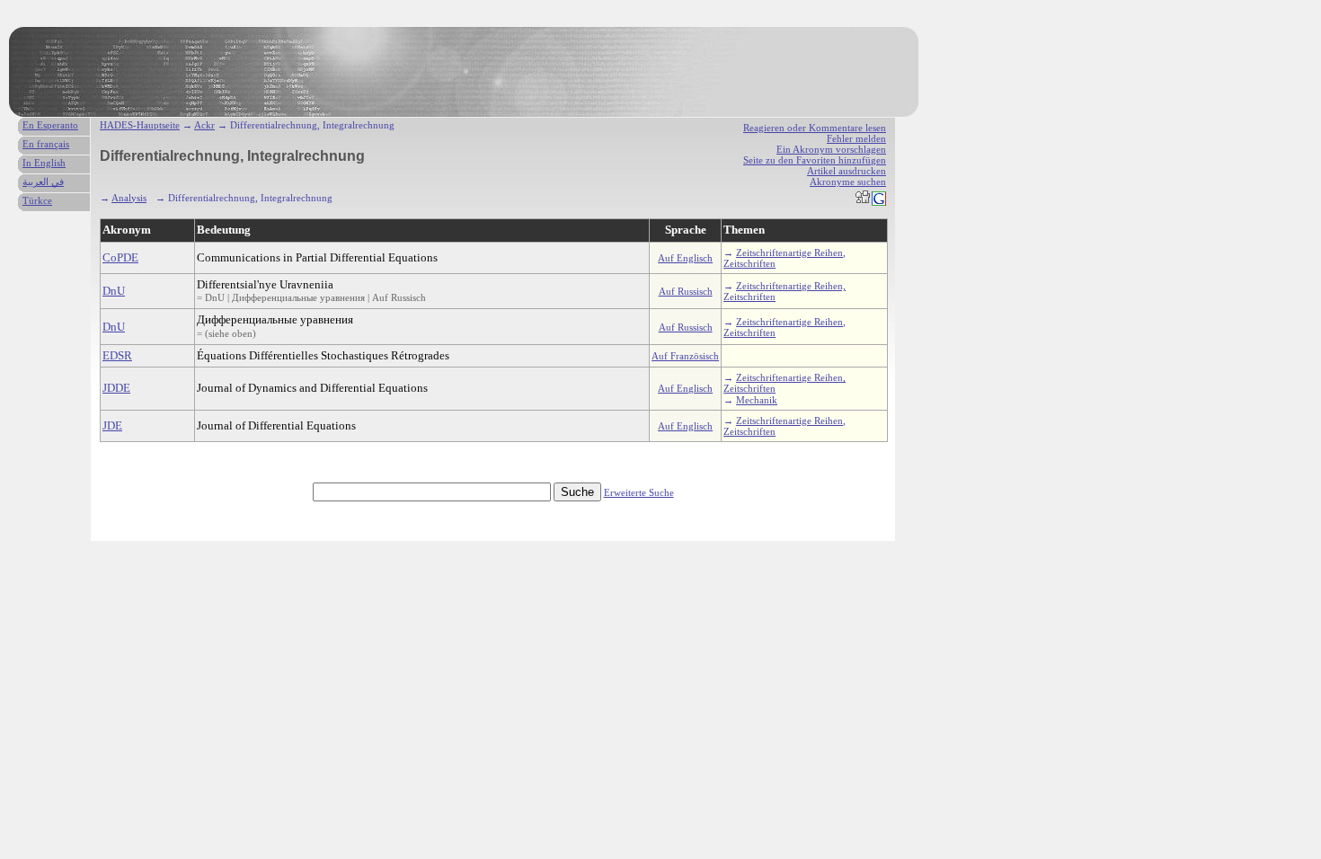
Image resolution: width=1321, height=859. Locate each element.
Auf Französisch (685, 355)
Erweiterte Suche (639, 492)
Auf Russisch (686, 291)
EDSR (117, 355)
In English (44, 162)
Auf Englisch (685, 257)
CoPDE (120, 257)
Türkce (37, 200)
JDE (112, 425)
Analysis (128, 197)
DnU (113, 290)
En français (45, 143)
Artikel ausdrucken (846, 170)
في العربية (43, 181)
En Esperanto (50, 125)
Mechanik (756, 399)
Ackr (204, 125)
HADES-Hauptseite (140, 125)
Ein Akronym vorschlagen (831, 149)
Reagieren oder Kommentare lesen (814, 127)
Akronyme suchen (848, 181)
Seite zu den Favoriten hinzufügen (814, 160)
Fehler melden (856, 138)
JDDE (116, 387)
